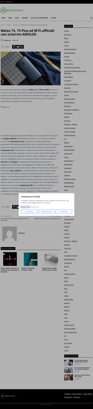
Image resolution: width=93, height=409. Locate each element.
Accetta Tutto (64, 211)
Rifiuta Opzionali (46, 211)
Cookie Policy (25, 207)
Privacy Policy (35, 207)
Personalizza (29, 211)
